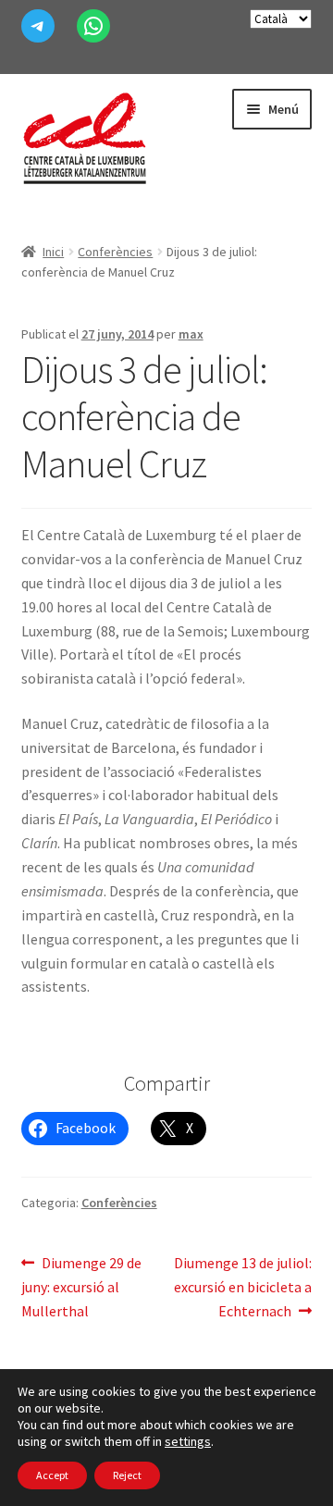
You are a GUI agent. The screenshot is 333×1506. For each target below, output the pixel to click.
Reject (127, 1475)
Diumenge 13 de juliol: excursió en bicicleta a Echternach (242, 1286)
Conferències (115, 251)
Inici (53, 251)
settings (188, 1441)
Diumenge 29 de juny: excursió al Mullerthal (81, 1286)
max (191, 334)
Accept (52, 1475)
